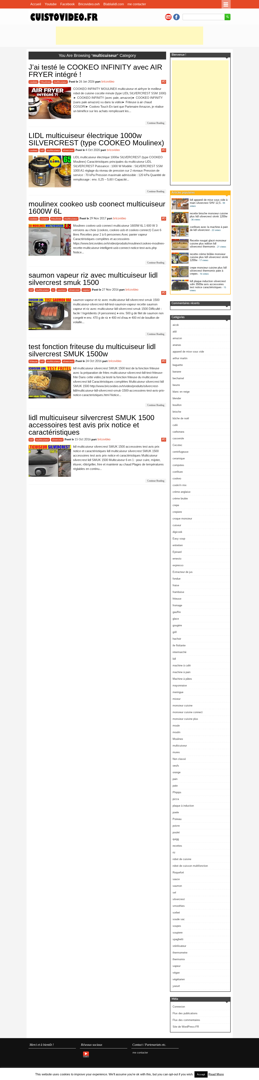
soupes (177, 925)
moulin (176, 732)
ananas (177, 344)
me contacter (136, 4)
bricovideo (107, 81)
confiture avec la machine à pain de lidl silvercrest (209, 228)
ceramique (179, 458)
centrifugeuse (180, 451)
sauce (176, 879)
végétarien (179, 979)
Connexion (179, 1006)
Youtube (51, 4)
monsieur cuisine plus (185, 718)
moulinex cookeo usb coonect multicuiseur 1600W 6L (97, 207)
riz (53, 290)
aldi (175, 331)
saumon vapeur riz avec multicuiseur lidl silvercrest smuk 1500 (93, 279)
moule (176, 725)
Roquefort (178, 872)
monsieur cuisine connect (188, 712)
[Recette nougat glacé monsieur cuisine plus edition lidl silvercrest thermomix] (180, 249)
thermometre (180, 952)
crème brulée (180, 498)
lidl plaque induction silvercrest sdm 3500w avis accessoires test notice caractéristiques (208, 284)
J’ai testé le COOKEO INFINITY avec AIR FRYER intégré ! (95, 71)
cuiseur (44, 219)
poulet (176, 832)
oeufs (176, 765)
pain (175, 779)
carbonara (178, 431)
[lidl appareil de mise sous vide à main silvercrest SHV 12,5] (180, 208)
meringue (178, 692)
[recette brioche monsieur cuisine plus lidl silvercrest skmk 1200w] (180, 222)
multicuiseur (60, 82)
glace (176, 618)
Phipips (177, 792)
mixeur (176, 698)
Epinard (177, 551)
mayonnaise (180, 685)
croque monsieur (182, 518)
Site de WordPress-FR (186, 1026)
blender (177, 398)
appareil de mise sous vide (188, 351)
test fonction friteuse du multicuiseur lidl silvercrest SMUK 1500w (92, 350)
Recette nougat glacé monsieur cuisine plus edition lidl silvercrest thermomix (208, 243)
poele (176, 812)
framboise (178, 592)
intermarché (179, 652)
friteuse (33, 361)
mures (176, 752)
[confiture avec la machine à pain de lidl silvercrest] (180, 235)
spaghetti (178, 939)
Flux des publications (185, 1013)
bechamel (178, 378)
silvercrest (68, 150)
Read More (216, 1074)
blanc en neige (181, 391)
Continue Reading (155, 123)
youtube (168, 17)
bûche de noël (181, 418)
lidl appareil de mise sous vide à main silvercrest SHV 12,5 (208, 201)
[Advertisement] (129, 36)
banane (177, 371)
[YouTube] (86, 1054)
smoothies (179, 905)
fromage (177, 605)
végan (176, 972)
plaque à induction (183, 805)
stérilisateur (179, 945)
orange (176, 772)
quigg (176, 839)
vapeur (86, 290)
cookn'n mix (180, 485)
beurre (176, 385)
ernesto (177, 558)
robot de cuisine (182, 859)
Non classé (179, 758)
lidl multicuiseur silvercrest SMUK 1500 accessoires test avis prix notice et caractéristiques (91, 424)
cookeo (33, 82)
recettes (177, 845)
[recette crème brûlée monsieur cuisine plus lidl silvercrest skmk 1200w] (180, 262)
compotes (178, 465)
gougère (177, 625)
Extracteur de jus (183, 571)
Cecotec (177, 445)
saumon (61, 290)
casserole (178, 438)
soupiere (178, 932)
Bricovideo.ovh (89, 4)
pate (175, 785)
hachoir (177, 638)
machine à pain (181, 672)
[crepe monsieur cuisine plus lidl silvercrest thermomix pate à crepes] (180, 276)
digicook (177, 531)
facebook (176, 17)
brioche (177, 411)
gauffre (177, 612)
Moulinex (45, 82)
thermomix (179, 959)
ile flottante (179, 645)
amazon (177, 338)
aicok (176, 324)
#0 (163, 81)
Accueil (35, 4)
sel (174, 892)
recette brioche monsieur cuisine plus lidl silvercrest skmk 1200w (209, 215)
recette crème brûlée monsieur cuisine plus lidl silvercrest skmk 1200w (209, 257)
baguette (178, 364)
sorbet (176, 912)
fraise (176, 585)
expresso (178, 565)
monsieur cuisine (182, 705)
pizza (176, 799)
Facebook (67, 4)
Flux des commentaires (186, 1020)
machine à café (182, 665)
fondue (176, 578)
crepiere (177, 511)
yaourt (176, 986)
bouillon (177, 405)
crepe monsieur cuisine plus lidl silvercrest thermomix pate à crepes (208, 270)
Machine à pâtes (182, 678)
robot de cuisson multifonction (190, 865)
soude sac (179, 919)
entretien (178, 545)
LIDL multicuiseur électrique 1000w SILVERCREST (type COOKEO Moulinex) (96, 139)
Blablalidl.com (113, 4)
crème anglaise (181, 491)
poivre (176, 825)
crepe (176, 505)
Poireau (177, 819)
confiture (178, 471)
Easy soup (179, 538)
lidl (42, 150)
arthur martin (180, 358)
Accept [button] (201, 1074)
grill (175, 632)
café (175, 425)
